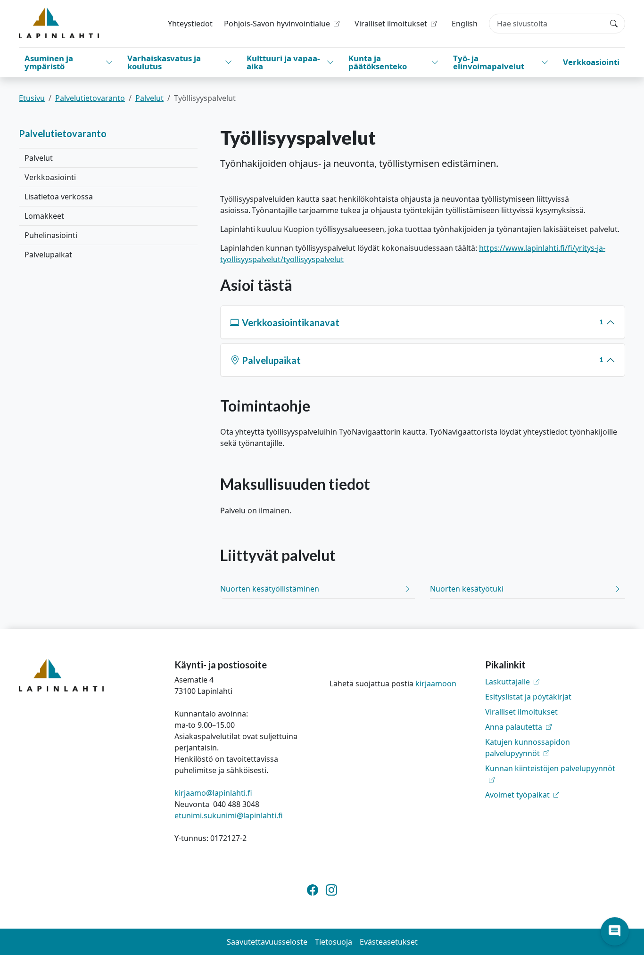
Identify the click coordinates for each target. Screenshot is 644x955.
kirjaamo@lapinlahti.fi (213, 793)
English (465, 23)
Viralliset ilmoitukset (521, 712)
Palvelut (149, 98)
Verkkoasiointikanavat (422, 322)
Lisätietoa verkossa (59, 196)
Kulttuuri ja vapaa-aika (283, 62)
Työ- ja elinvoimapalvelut (488, 62)
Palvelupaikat (48, 254)
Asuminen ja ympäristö (49, 62)
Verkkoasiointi (591, 62)
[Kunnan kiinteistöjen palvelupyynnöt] (555, 779)
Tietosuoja (333, 942)
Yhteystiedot (190, 23)
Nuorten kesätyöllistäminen (269, 589)
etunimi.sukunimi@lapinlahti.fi (228, 815)
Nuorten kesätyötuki (467, 589)
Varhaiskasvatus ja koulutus (164, 62)
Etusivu (32, 98)
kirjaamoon (435, 683)
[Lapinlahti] (59, 23)
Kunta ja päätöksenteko (377, 62)
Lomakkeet (44, 216)
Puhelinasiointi (51, 235)
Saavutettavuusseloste (267, 942)
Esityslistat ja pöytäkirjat (528, 697)
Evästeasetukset (389, 942)
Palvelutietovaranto (90, 98)
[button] (615, 931)
